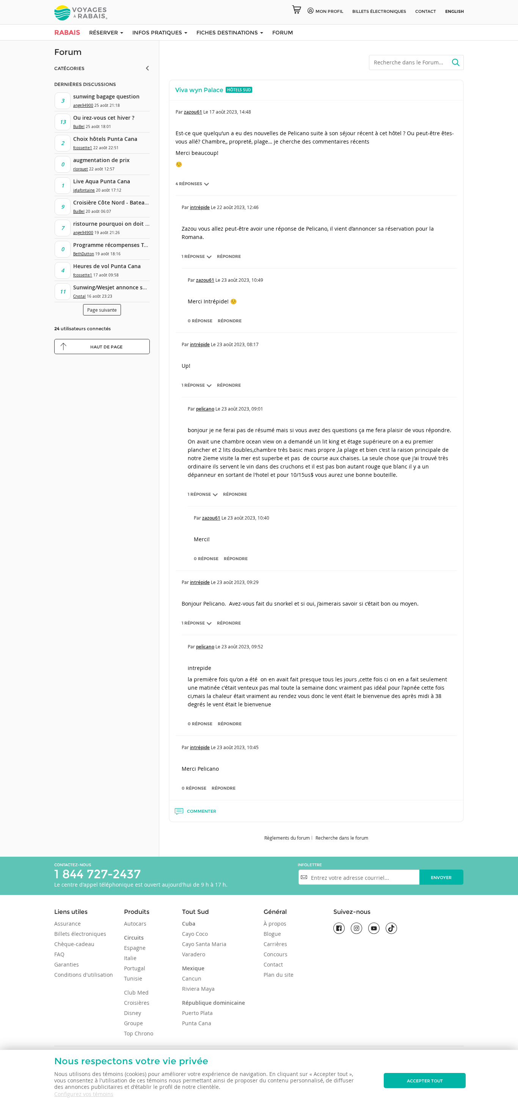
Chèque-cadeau (74, 944)
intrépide (200, 207)
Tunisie (133, 978)
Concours (275, 954)
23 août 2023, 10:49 (242, 280)
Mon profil (329, 11)
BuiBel (79, 126)
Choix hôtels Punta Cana (105, 138)
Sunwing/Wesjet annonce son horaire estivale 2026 (139, 287)
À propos (275, 923)
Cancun (191, 978)
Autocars (135, 923)
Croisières (136, 1002)
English (454, 11)
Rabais (67, 32)
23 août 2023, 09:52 (242, 646)
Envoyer (441, 877)
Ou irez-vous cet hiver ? (103, 117)
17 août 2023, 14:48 (230, 112)
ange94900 (83, 105)
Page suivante (102, 310)
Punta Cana (196, 1023)
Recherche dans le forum (342, 838)
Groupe (133, 1023)
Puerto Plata (197, 1013)
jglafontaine (84, 190)
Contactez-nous (72, 864)
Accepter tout (425, 1081)
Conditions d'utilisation (83, 974)
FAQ (59, 954)
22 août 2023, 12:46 (238, 207)
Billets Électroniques (379, 11)
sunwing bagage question (106, 96)
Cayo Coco (195, 933)
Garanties (66, 964)
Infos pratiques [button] (158, 32)
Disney (132, 1013)
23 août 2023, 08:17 (238, 344)
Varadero (193, 954)
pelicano (205, 409)
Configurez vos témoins (83, 1094)
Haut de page (106, 347)
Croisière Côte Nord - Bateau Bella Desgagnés (132, 202)
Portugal (134, 968)
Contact (425, 11)
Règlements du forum (287, 838)
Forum (282, 32)
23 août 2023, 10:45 (238, 747)
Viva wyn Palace (199, 90)
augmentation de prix (101, 160)
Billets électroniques (80, 933)
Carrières (275, 944)
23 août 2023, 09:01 (242, 409)
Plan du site (279, 974)
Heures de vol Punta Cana (107, 266)
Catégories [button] (69, 68)
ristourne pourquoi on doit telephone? (123, 223)
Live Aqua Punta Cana (101, 181)
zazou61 (193, 112)
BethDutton (83, 253)
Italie (130, 958)
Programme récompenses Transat (116, 244)
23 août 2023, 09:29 (238, 582)
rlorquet (80, 169)
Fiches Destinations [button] (227, 32)
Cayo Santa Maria (204, 944)
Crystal (79, 296)
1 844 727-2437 (97, 874)
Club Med (136, 992)
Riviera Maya (198, 988)
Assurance (67, 923)
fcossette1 (82, 147)
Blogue (272, 933)
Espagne (135, 947)
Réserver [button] (104, 32)
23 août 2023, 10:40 (248, 518)
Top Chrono (138, 1033)
